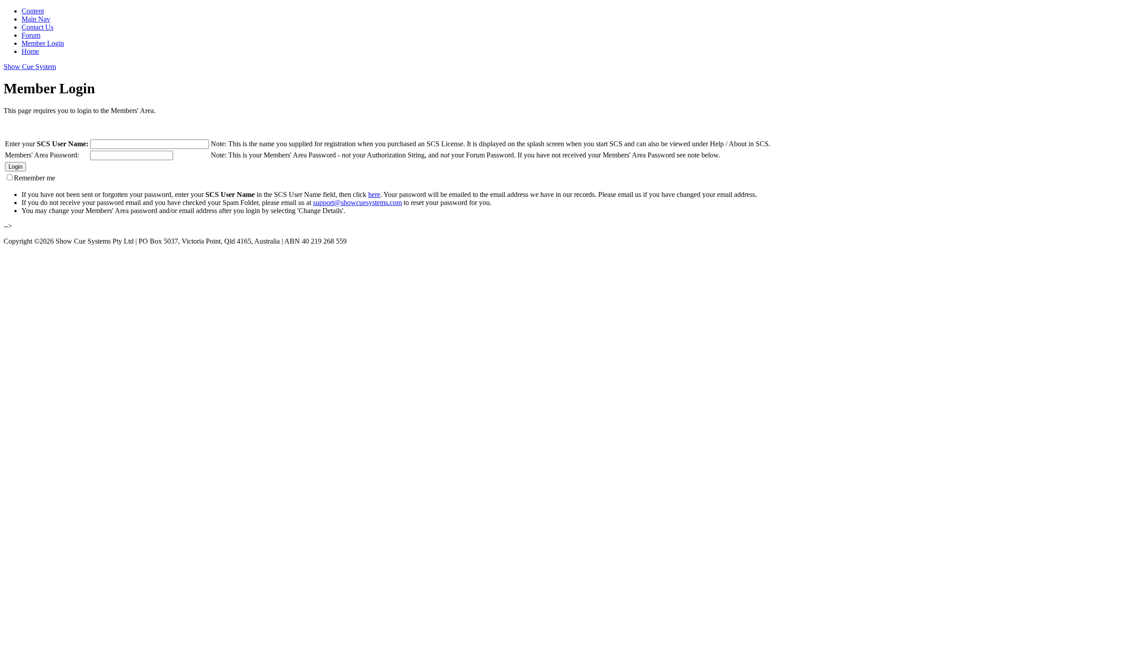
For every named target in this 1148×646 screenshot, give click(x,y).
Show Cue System (30, 66)
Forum (31, 35)
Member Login (43, 43)
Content (33, 11)
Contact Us (37, 27)
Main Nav (36, 19)
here (374, 194)
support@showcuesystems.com (357, 202)
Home (30, 51)
